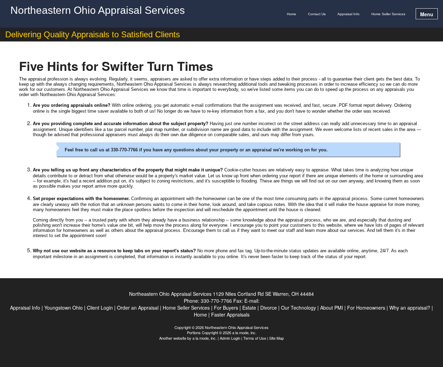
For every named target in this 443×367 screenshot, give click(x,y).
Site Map (276, 338)
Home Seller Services (388, 14)
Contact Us (317, 14)
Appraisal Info (348, 14)
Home (291, 14)
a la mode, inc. (204, 338)
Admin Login (230, 338)
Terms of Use (254, 338)
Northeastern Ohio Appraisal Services (97, 10)
